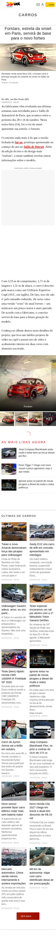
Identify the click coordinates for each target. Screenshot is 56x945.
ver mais (26, 916)
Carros (28, 15)
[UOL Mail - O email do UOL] (38, 4)
